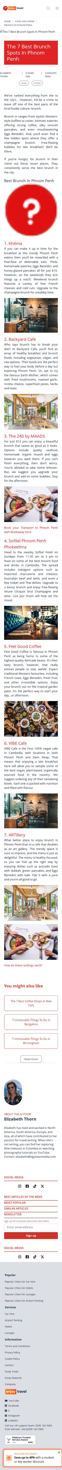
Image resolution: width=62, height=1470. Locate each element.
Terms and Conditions (17, 1346)
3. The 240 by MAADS (24, 436)
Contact (9, 1365)
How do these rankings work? (23, 965)
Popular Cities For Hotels (19, 1288)
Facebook (13, 1405)
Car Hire (9, 1313)
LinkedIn (12, 1420)
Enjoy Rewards (13, 1377)
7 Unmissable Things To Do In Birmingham (31, 1041)
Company (10, 1384)
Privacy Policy (12, 1352)
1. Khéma (13, 243)
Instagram (13, 1415)
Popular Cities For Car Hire (20, 1281)
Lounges (9, 1333)
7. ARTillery (14, 835)
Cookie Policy (12, 1358)
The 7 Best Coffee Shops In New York (31, 1003)
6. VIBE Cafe (15, 743)
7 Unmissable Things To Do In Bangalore (31, 1022)
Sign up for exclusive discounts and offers (26, 1221)
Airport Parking (13, 1320)
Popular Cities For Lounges (20, 1294)
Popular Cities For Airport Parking (24, 1300)
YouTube (13, 1400)
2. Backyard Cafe (20, 339)
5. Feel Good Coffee (22, 646)
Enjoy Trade (11, 1371)
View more (31, 1059)
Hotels (8, 1326)
